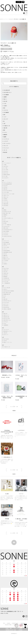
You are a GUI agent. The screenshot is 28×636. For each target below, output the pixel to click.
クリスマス (5, 110)
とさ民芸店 (6, 260)
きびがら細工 (6, 192)
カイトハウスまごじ (8, 182)
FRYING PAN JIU (7, 300)
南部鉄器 (5, 276)
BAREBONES (6, 307)
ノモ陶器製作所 (7, 283)
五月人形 (5, 101)
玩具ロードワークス (8, 342)
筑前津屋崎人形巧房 (8, 252)
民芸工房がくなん (7, 320)
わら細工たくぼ (6, 125)
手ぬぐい (5, 99)
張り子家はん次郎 (7, 292)
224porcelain (7, 279)
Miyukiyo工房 (7, 318)
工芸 (4, 123)
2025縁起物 (6, 112)
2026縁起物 (6, 94)
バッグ (4, 116)
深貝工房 (5, 299)
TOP (4, 623)
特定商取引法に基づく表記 (11, 629)
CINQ (5, 216)
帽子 (4, 130)
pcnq (5, 295)
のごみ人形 (6, 281)
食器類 (4, 136)
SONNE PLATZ (15, 623)
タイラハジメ (6, 240)
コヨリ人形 (6, 202)
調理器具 (5, 134)
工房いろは (6, 197)
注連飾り (5, 96)
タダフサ (5, 245)
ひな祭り (5, 105)
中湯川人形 (6, 273)
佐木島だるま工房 (7, 211)
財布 (4, 114)
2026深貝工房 (6, 90)
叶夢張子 (5, 263)
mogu (5, 323)
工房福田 (5, 198)
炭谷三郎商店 (6, 231)
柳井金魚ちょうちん (8, 331)
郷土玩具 (5, 152)
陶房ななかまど (7, 258)
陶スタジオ (6, 257)
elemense (6, 171)
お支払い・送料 (9, 628)
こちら (12, 51)
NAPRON (6, 274)
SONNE (8, 623)
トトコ (5, 262)
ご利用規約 (20, 629)
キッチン (5, 132)
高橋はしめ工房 (7, 244)
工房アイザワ (6, 195)
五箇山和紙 (6, 203)
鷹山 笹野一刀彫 (7, 213)
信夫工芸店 (6, 221)
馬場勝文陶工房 (7, 294)
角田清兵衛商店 (7, 250)
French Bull (6, 302)
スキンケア (5, 119)
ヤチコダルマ (6, 329)
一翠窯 (5, 164)
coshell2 (6, 200)
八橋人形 (5, 332)
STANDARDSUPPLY (8, 229)
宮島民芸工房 (6, 316)
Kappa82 (6, 185)
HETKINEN (6, 305)
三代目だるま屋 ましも (8, 218)
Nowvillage (6, 268)
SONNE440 (22, 623)
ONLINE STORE (8, 624)
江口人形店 (6, 169)
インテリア (5, 141)
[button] (25, 25)
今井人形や (6, 166)
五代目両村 (6, 205)
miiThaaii (6, 321)
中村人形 (5, 271)
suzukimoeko (7, 226)
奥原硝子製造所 (7, 174)
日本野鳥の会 (6, 278)
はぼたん (5, 289)
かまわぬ (5, 187)
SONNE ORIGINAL (8, 236)
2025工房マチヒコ (7, 92)
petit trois (6, 304)
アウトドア (5, 145)
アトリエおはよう (7, 163)
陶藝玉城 (5, 255)
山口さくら (6, 334)
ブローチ (5, 150)
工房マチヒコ (6, 315)
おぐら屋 (5, 176)
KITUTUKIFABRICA (8, 190)
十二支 (4, 103)
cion (5, 219)
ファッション (6, 147)
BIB (4, 297)
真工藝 (5, 223)
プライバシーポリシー (18, 628)
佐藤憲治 (5, 214)
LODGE (5, 340)
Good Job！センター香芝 (9, 193)
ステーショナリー (7, 143)
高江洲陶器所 (6, 242)
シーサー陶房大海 (7, 224)
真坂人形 (5, 313)
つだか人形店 (6, 247)
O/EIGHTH (6, 177)
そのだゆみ (6, 234)
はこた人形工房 (7, 287)
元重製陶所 (6, 325)
